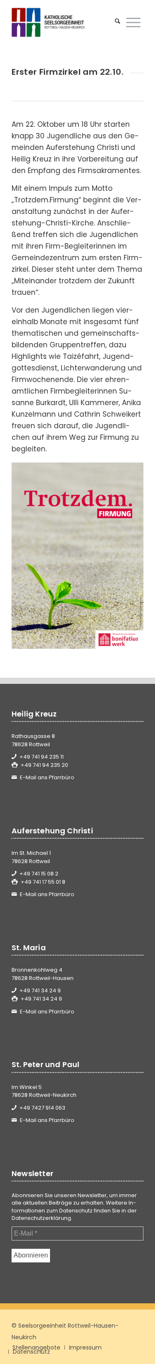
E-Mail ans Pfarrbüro (47, 777)
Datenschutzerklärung (41, 1218)
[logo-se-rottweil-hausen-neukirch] (64, 22)
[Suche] (117, 22)
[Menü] (133, 22)
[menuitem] (117, 22)
